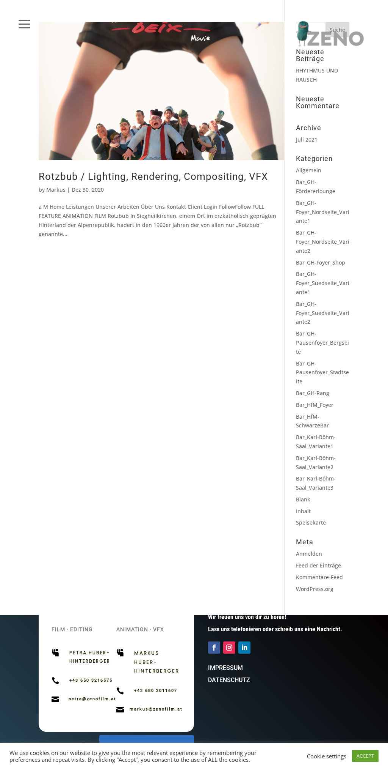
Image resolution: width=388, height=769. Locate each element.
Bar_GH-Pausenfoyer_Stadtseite (322, 372)
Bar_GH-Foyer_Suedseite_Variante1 (322, 283)
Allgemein (308, 170)
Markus (56, 189)
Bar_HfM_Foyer (314, 404)
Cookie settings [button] (326, 756)
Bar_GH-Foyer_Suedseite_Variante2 (322, 313)
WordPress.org (314, 589)
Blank (303, 499)
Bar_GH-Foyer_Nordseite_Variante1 (322, 212)
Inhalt (303, 511)
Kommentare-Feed (319, 577)
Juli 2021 (307, 139)
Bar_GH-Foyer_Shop (320, 262)
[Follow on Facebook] (214, 647)
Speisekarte (311, 522)
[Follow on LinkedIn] (244, 647)
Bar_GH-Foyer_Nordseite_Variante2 (322, 241)
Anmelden (309, 553)
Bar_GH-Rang (312, 393)
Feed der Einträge (318, 565)
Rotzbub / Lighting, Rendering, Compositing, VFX (153, 176)
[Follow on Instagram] (229, 647)
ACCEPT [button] (365, 755)
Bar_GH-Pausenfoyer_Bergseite (322, 342)
